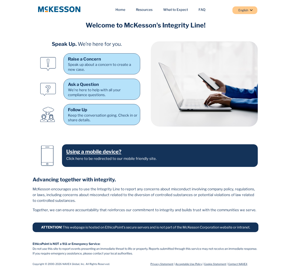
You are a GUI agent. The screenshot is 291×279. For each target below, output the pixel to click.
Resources (144, 10)
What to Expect (175, 10)
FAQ (202, 10)
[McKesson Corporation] (59, 9)
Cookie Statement (215, 264)
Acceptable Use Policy (188, 264)
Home (120, 10)
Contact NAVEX (237, 264)
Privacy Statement (161, 264)
